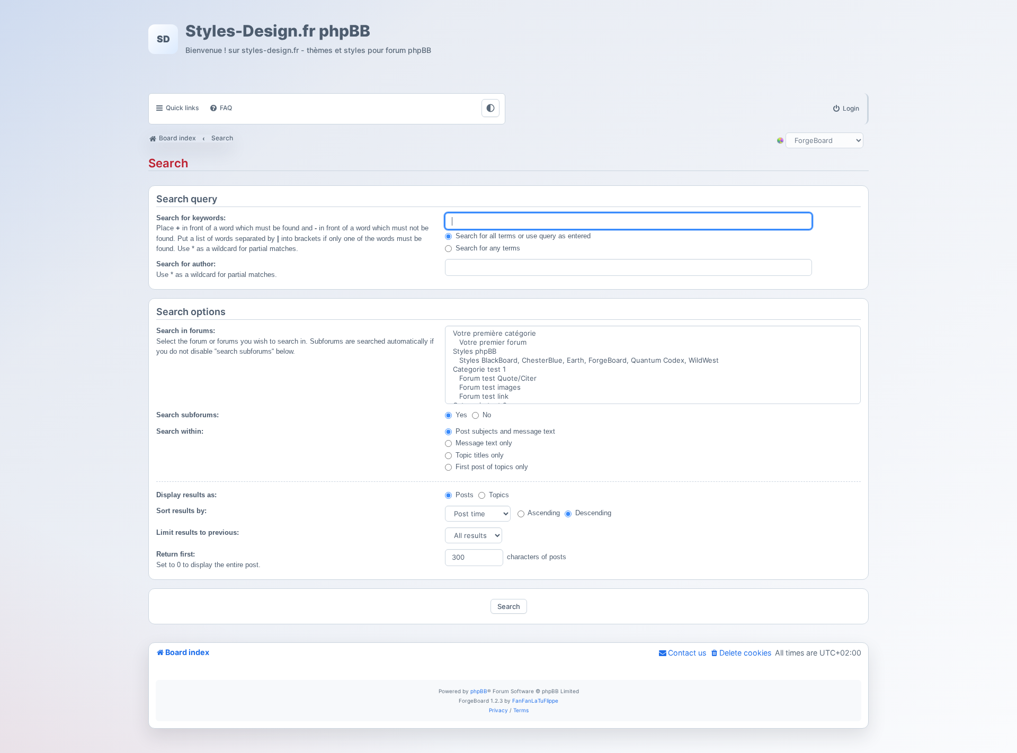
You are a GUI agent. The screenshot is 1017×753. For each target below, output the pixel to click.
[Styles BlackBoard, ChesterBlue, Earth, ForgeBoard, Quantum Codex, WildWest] (653, 360)
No (485, 415)
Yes (460, 415)
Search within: (179, 431)
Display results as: (186, 495)
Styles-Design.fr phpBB (277, 31)
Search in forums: (185, 331)
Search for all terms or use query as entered (522, 236)
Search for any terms (486, 248)
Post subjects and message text (504, 431)
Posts (463, 495)
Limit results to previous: (197, 532)
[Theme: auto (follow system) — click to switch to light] (490, 108)
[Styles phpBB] (653, 351)
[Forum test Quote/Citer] (653, 378)
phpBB (478, 691)
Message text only (482, 443)
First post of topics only (490, 467)
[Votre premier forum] (653, 342)
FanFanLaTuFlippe (535, 700)
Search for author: (186, 264)
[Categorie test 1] (653, 369)
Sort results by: (181, 511)
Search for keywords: (191, 218)
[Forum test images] (653, 387)
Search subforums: (187, 415)
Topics (498, 495)
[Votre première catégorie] (653, 333)
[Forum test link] (653, 396)
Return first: (175, 554)
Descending (592, 513)
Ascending (543, 513)
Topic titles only (478, 455)
